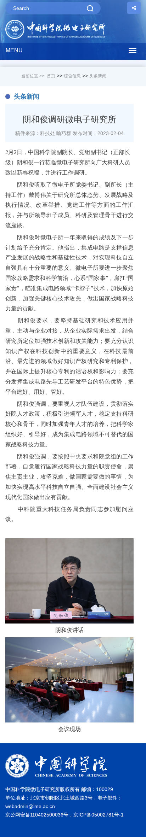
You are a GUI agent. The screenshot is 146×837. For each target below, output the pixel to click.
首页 (51, 76)
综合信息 (72, 76)
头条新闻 (97, 76)
